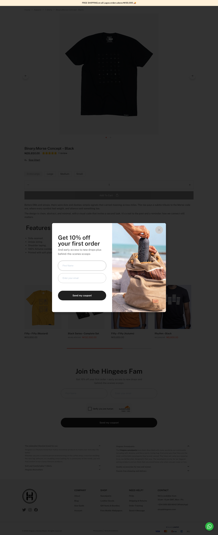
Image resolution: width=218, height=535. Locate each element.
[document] (109, 267)
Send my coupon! (82, 295)
